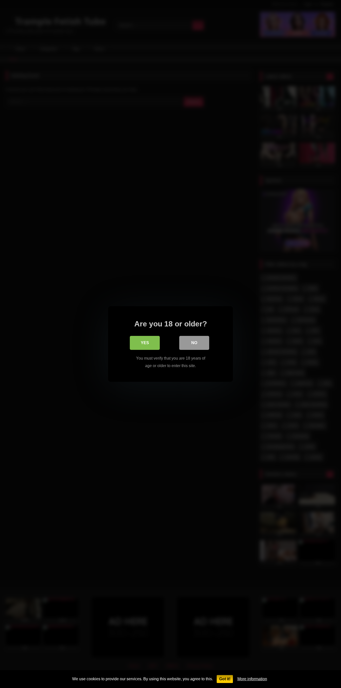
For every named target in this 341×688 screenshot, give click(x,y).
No (194, 343)
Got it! (224, 679)
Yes (145, 343)
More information (252, 679)
